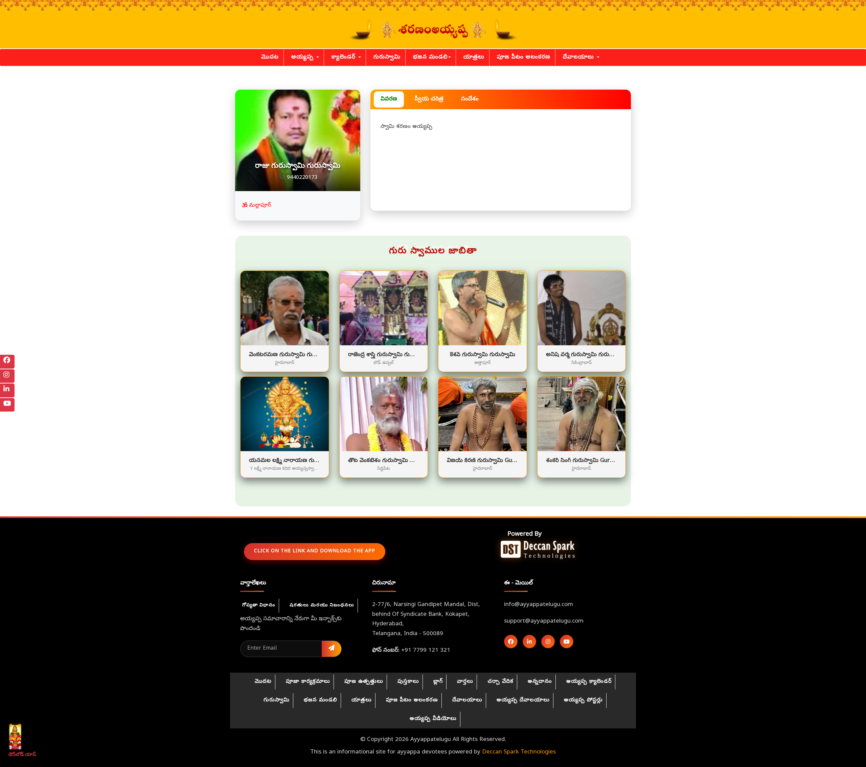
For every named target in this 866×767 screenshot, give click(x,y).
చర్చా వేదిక (500, 681)
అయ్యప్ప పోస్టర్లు (583, 700)
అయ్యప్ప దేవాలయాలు (523, 700)
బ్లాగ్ (438, 681)
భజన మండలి (430, 57)
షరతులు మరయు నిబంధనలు (322, 605)
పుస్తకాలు (408, 681)
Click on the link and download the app (314, 551)
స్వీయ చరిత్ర (429, 99)
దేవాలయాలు (579, 57)
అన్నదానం (540, 681)
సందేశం (470, 99)
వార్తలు (465, 681)
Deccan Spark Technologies (519, 752)
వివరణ (389, 99)
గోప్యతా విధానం (258, 605)
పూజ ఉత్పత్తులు (363, 681)
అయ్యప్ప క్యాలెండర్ (589, 681)
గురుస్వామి (387, 57)
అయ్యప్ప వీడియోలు (433, 719)
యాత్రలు (473, 57)
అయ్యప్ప (303, 57)
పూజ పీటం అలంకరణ (523, 57)
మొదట (270, 57)
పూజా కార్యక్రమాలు (308, 681)
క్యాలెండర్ (345, 57)
